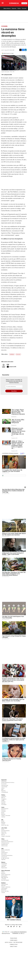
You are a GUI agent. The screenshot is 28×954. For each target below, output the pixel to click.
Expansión (4, 779)
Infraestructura (5, 843)
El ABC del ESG (5, 858)
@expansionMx (8, 74)
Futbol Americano (5, 874)
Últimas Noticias (7, 8)
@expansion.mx (14, 926)
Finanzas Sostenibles (6, 855)
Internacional (4, 785)
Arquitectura (4, 844)
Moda (2, 812)
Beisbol (3, 873)
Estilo (2, 829)
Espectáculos (4, 808)
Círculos (3, 811)
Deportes (3, 832)
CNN (8, 364)
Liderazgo (4, 865)
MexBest (3, 883)
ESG (2, 789)
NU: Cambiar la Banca (14, 919)
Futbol (3, 871)
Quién (2, 807)
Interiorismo (4, 845)
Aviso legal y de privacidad (13, 942)
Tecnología (4, 786)
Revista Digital (24, 3)
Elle (2, 819)
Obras (3, 788)
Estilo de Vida (5, 891)
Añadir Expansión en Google (8, 53)
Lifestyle (3, 878)
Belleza (3, 814)
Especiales (4, 867)
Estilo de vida (5, 825)
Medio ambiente (5, 849)
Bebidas (3, 885)
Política (19, 8)
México (3, 797)
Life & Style (4, 828)
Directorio (13, 946)
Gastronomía (4, 884)
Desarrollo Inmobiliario (7, 841)
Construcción (4, 840)
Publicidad (13, 938)
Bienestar (3, 889)
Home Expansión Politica (7, 782)
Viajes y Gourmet (5, 815)
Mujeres (3, 790)
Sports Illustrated (5, 870)
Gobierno (3, 796)
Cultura (3, 816)
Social (3, 851)
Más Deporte (4, 877)
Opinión (3, 803)
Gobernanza (4, 852)
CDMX (3, 800)
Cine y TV (3, 833)
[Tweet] (20, 50)
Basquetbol (4, 876)
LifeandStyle (4, 792)
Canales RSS (14, 944)
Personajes (4, 888)
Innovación (4, 856)
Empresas (14, 8)
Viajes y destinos (5, 887)
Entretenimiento (5, 830)
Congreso (3, 799)
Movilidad (4, 854)
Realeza (3, 810)
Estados (3, 801)
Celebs (3, 823)
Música (3, 834)
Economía (24, 8)
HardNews (12, 354)
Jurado (3, 892)
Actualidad (4, 863)
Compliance (13, 940)
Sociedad (3, 804)
